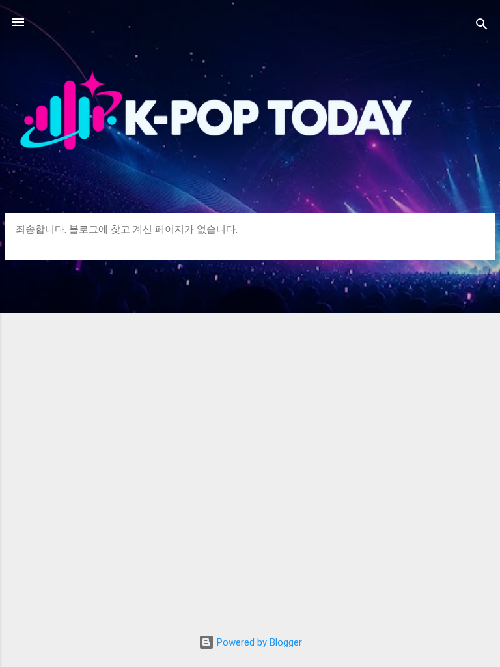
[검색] (482, 26)
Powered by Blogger (258, 642)
